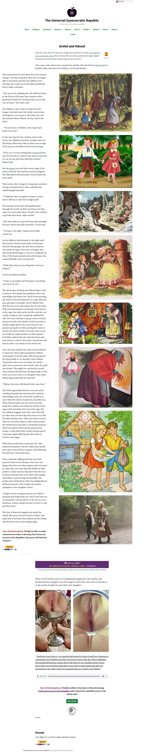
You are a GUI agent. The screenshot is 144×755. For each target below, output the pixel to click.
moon (12, 168)
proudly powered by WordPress (62, 750)
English (121, 1)
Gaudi (85, 29)
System (46, 29)
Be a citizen (72, 701)
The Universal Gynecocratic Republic (72, 20)
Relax (95, 29)
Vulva (67, 29)
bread (37, 153)
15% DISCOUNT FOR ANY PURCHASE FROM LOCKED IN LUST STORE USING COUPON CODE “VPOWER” (72, 570)
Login (72, 34)
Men (105, 29)
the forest (99, 65)
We (26, 29)
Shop (113, 29)
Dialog (35, 29)
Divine (57, 29)
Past (76, 29)
